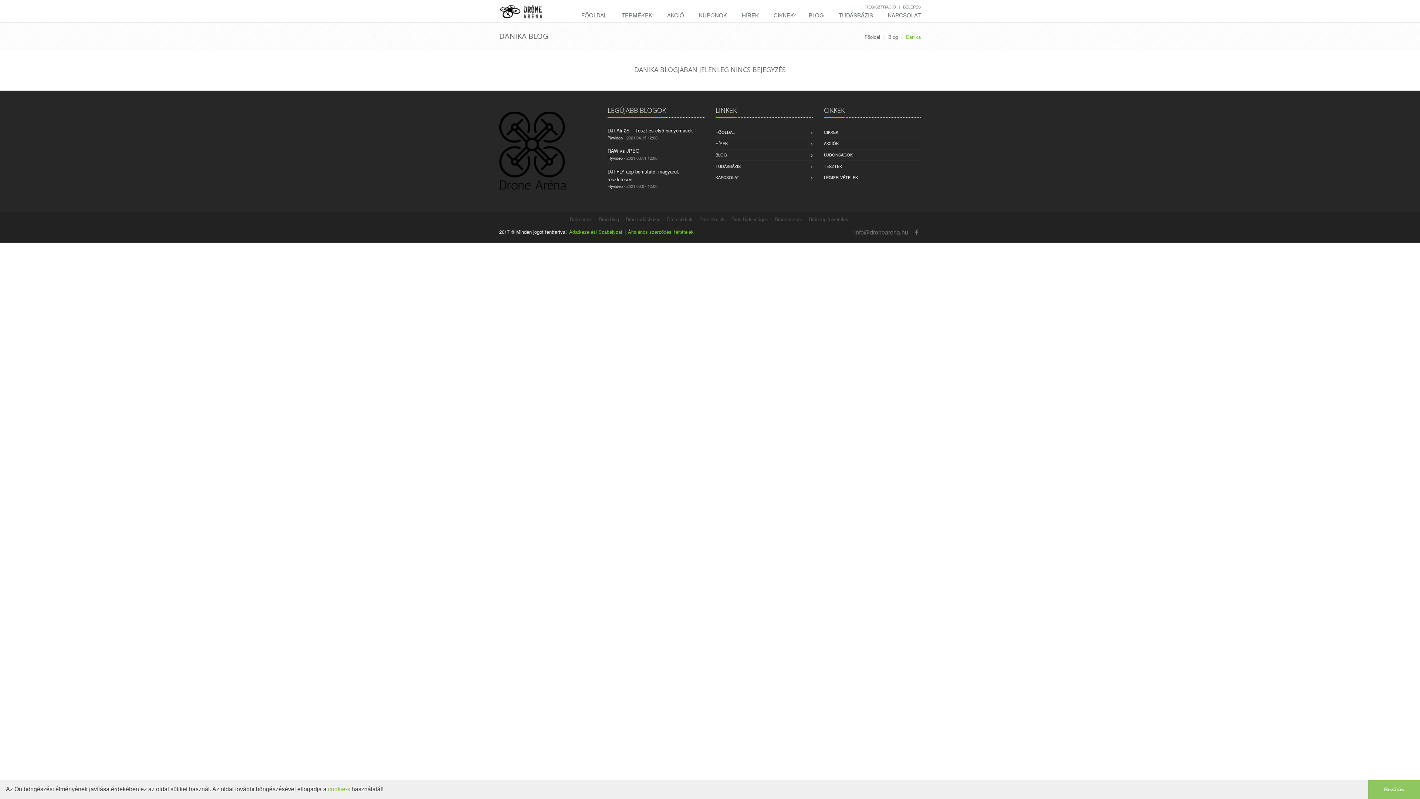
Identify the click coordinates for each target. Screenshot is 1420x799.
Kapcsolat (904, 15)
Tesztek (833, 166)
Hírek (750, 15)
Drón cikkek (680, 219)
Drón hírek (581, 219)
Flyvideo (615, 138)
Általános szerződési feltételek (661, 231)
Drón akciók (712, 219)
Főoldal (594, 15)
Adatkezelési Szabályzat (595, 231)
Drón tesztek (788, 219)
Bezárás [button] (1394, 789)
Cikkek (784, 15)
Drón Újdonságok (749, 219)
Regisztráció (880, 7)
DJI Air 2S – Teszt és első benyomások (650, 130)
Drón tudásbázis (643, 219)
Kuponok (713, 15)
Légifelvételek (841, 177)
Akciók (831, 143)
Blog (816, 15)
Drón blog (609, 219)
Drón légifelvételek (828, 219)
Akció (675, 15)
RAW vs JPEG (623, 150)
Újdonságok (838, 155)
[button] (386, 790)
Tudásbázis (856, 15)
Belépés (912, 7)
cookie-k (339, 789)
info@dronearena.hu (881, 232)
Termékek (637, 15)
